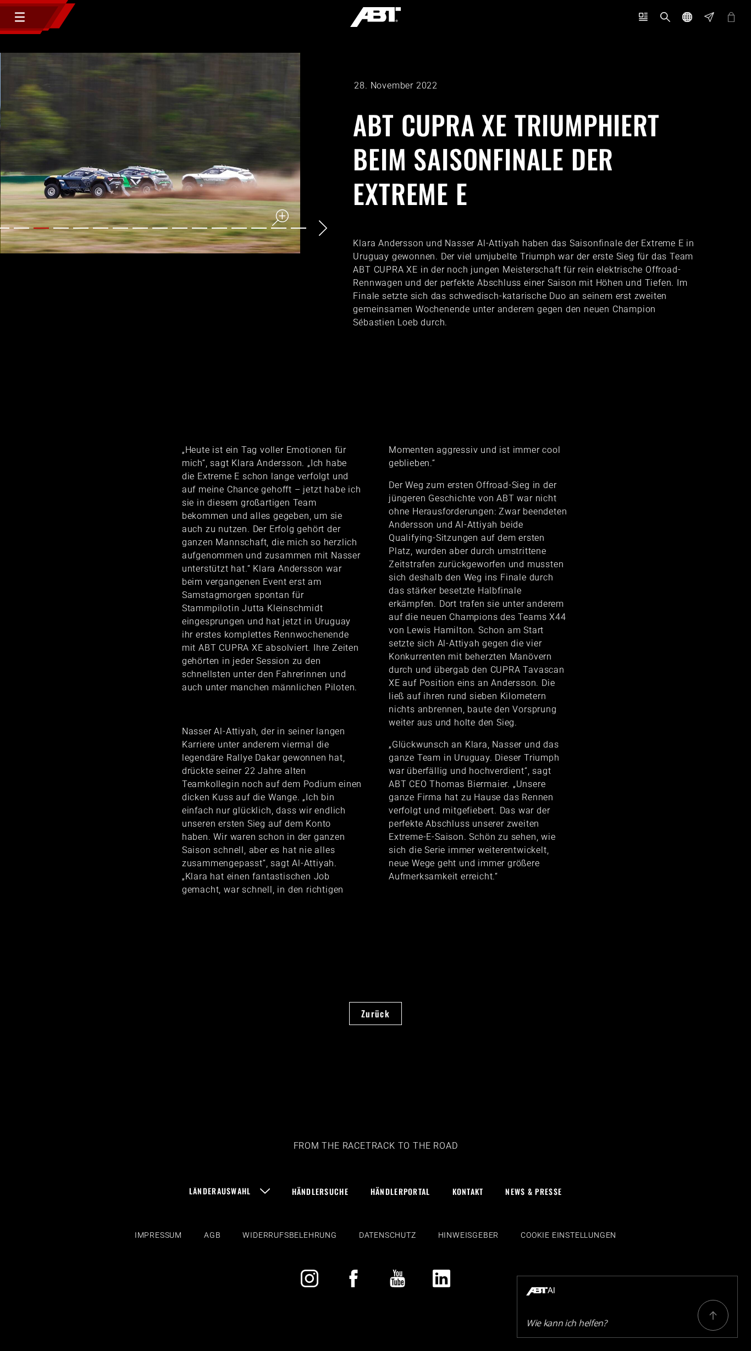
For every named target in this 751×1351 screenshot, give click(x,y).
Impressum (158, 1235)
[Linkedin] (441, 1278)
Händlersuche (320, 1191)
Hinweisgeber (468, 1235)
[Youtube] (397, 1278)
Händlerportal (400, 1191)
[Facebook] (354, 1278)
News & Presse (533, 1191)
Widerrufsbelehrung (289, 1235)
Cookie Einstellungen (568, 1235)
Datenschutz (387, 1235)
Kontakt (468, 1191)
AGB (212, 1235)
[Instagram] (310, 1278)
